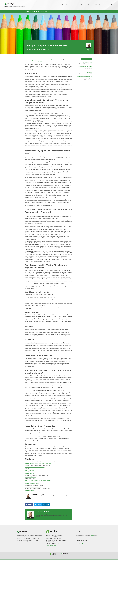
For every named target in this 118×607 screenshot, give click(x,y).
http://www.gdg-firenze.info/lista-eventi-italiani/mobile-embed (38, 463)
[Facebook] (76, 543)
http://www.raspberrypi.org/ (30, 476)
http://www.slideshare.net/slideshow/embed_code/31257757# (38, 480)
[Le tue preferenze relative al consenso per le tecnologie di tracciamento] (116, 605)
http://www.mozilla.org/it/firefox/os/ (32, 483)
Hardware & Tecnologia (46, 59)
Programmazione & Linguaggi (33, 61)
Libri (96, 4)
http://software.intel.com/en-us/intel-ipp (33, 486)
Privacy (47, 545)
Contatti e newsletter (103, 4)
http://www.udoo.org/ (29, 473)
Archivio (81, 4)
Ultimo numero (74, 4)
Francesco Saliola (38, 494)
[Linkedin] (79, 543)
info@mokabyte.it (84, 536)
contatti (92, 535)
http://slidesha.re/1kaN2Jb (30, 490)
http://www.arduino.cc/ (29, 470)
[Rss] (82, 543)
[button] (112, 5)
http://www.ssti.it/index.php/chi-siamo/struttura (34, 466)
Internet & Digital (58, 59)
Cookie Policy (53, 545)
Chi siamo (90, 4)
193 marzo (35, 11)
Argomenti (64, 4)
